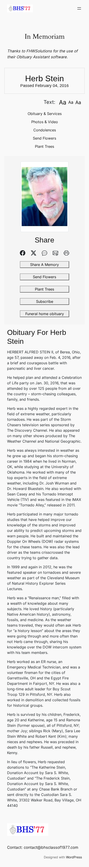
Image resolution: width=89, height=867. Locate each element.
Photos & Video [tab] (44, 122)
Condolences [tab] (44, 130)
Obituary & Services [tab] (45, 113)
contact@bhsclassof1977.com (51, 847)
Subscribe (44, 301)
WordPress (74, 857)
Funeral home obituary (44, 313)
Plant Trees (44, 146)
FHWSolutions (39, 51)
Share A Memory (44, 264)
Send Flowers (44, 138)
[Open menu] (79, 8)
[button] (62, 102)
